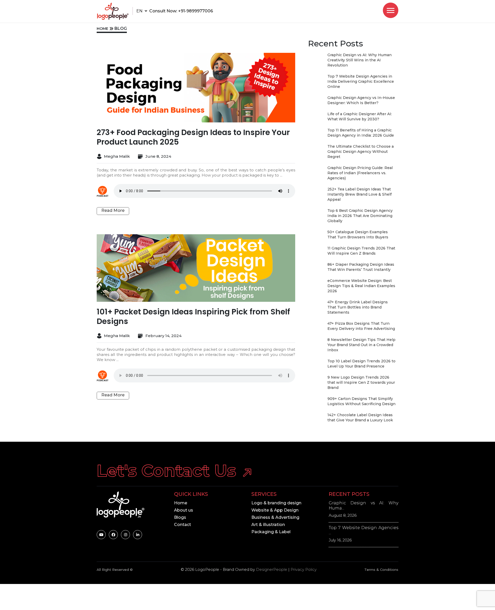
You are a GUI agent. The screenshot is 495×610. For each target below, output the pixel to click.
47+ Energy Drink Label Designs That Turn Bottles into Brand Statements (357, 307)
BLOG (120, 28)
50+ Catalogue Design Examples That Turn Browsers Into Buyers (357, 234)
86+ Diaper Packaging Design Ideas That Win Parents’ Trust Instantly (360, 267)
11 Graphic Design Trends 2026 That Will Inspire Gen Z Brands (361, 251)
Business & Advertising (275, 517)
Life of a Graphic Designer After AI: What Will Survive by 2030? (359, 116)
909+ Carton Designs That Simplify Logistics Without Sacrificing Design (361, 401)
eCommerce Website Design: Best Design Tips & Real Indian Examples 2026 (361, 285)
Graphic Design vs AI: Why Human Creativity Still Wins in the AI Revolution (359, 60)
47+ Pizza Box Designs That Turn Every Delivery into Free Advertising (361, 326)
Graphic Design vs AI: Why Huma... (363, 505)
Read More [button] (113, 210)
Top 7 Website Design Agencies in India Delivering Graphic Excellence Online (360, 81)
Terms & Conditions (381, 569)
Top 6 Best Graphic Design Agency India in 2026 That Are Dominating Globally (360, 215)
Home (180, 502)
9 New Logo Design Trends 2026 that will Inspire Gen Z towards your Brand (361, 382)
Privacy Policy (304, 569)
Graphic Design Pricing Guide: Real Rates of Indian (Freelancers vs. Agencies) (360, 172)
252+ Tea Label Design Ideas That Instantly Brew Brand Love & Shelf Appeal (359, 194)
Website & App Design (275, 510)
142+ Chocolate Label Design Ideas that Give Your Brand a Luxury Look (360, 417)
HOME (102, 28)
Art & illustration (268, 524)
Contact (182, 524)
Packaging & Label (271, 531)
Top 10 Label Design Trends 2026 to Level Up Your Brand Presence (361, 364)
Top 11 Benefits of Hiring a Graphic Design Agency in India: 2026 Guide (360, 133)
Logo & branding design (276, 502)
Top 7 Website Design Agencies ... (363, 530)
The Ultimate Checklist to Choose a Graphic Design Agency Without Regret (360, 151)
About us (183, 510)
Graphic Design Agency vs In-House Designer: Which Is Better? (361, 100)
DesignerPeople (271, 569)
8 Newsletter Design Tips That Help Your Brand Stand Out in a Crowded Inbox (361, 344)
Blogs (180, 517)
